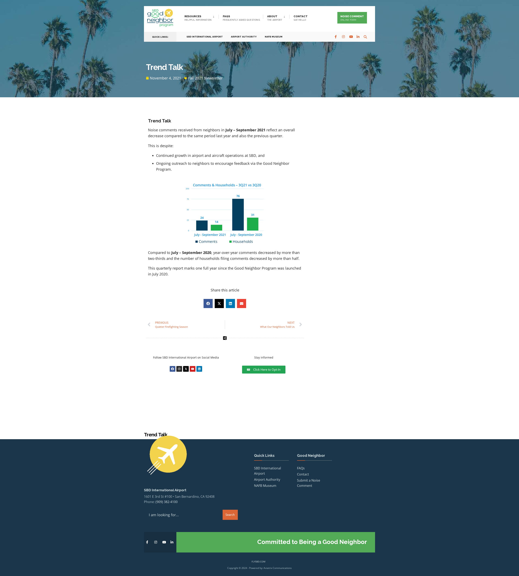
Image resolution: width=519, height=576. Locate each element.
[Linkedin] (199, 369)
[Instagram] (343, 36)
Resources (197, 18)
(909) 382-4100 (166, 502)
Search (230, 515)
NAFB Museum (273, 36)
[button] (208, 303)
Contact (301, 18)
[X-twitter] (186, 369)
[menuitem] (201, 17)
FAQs (241, 18)
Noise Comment (352, 18)
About (274, 18)
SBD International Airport (205, 36)
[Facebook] (336, 36)
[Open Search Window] (365, 36)
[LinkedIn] (358, 36)
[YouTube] (350, 36)
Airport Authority (244, 36)
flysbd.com (258, 561)
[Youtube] (192, 369)
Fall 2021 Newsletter (205, 78)
